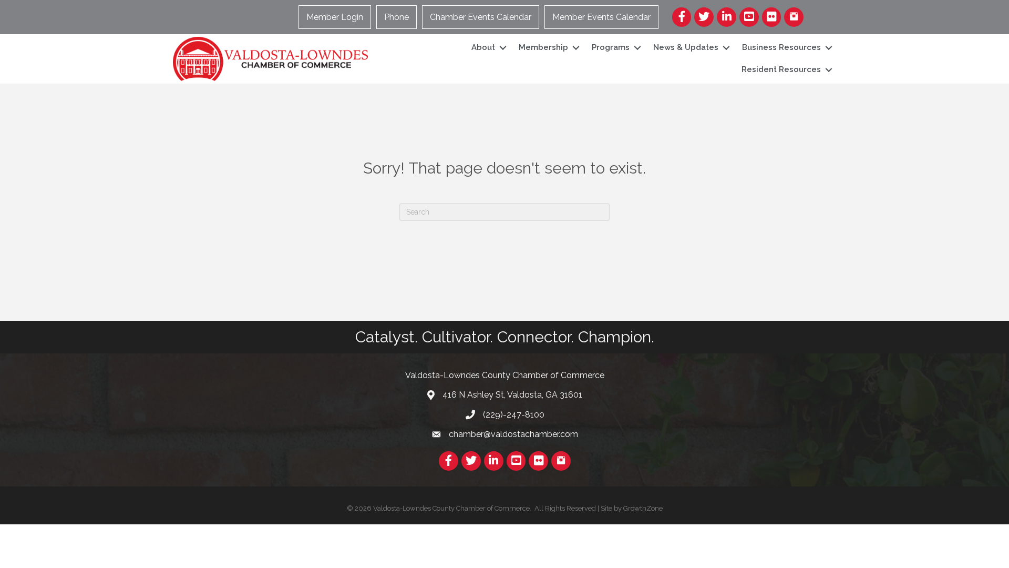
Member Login (334, 17)
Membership (543, 47)
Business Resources (781, 47)
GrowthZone (643, 508)
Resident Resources (781, 69)
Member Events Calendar (601, 17)
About (483, 47)
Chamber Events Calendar (480, 17)
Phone (396, 17)
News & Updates (685, 47)
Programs (611, 47)
